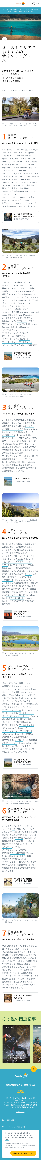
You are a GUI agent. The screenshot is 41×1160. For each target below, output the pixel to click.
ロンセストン (15, 291)
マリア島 (19, 838)
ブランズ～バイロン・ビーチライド (18, 427)
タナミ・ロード (17, 597)
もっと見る (20, 1111)
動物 (13, 829)
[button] (6, 109)
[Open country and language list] (37, 1120)
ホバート (23, 300)
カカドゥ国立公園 (17, 853)
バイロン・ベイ (8, 434)
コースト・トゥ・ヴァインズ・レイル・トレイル (18, 714)
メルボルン (7, 170)
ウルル (20, 559)
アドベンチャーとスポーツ (30, 10)
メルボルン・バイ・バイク (13, 176)
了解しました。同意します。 (23, 1153)
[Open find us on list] (37, 1127)
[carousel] (20, 109)
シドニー (19, 158)
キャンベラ (29, 191)
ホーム (3, 10)
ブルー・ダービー (13, 294)
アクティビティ (14, 10)
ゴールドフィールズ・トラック (15, 948)
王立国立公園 (7, 580)
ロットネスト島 (29, 440)
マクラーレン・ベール (11, 710)
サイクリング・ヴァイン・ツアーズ (17, 731)
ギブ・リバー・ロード (15, 594)
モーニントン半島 (26, 725)
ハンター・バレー (9, 743)
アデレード (22, 321)
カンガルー (7, 847)
